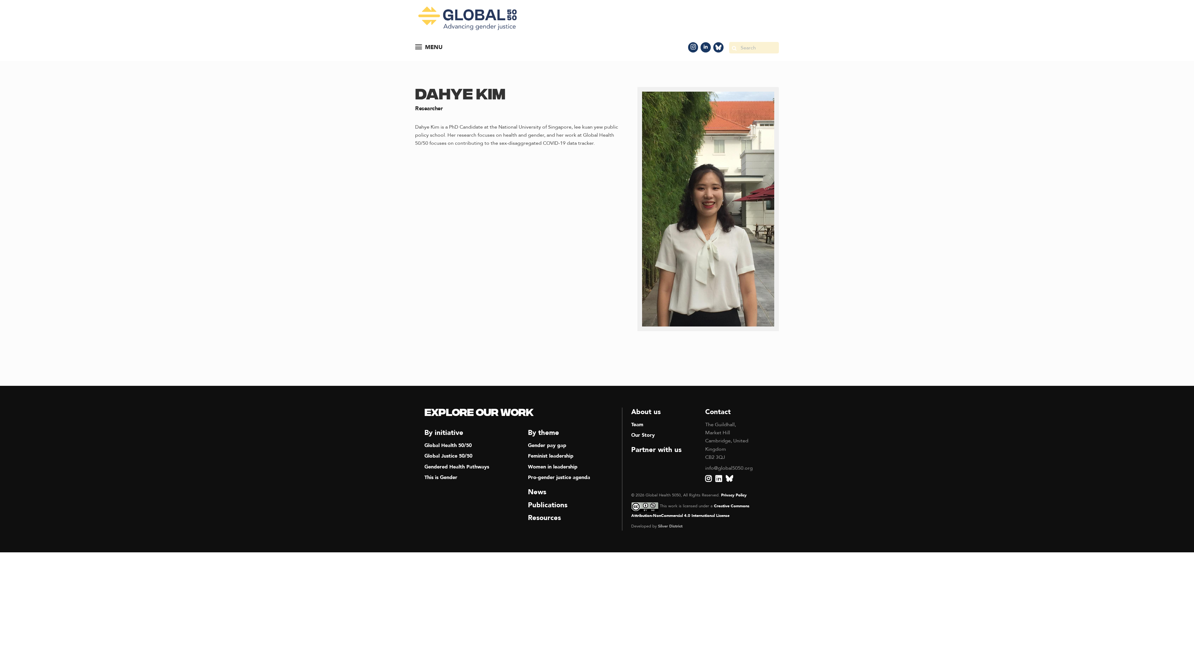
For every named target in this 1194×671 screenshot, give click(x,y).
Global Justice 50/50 (448, 456)
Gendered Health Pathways (456, 466)
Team (637, 424)
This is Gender (440, 477)
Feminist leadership (550, 456)
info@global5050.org (729, 468)
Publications (547, 505)
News (537, 492)
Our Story (643, 435)
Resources (544, 518)
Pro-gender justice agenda (559, 477)
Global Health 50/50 (448, 445)
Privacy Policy (734, 495)
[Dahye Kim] (708, 209)
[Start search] (734, 47)
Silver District (670, 526)
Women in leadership (552, 466)
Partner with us (656, 449)
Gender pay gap (547, 445)
